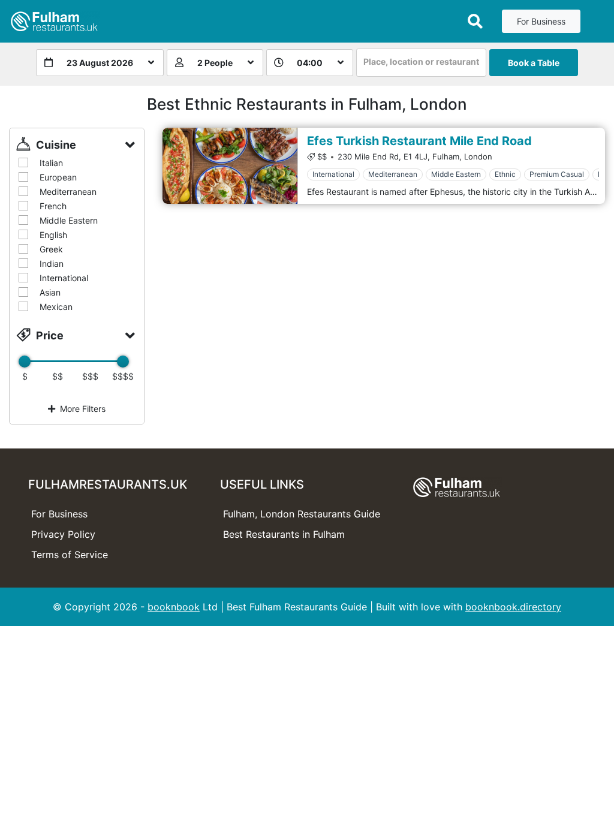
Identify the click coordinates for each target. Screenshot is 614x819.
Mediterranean (68, 191)
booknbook (174, 607)
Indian (52, 263)
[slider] (25, 362)
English (53, 235)
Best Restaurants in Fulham (284, 534)
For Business (541, 21)
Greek (51, 249)
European (58, 177)
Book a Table (533, 63)
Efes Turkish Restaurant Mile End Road (419, 141)
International (64, 278)
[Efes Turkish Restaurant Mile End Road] (229, 166)
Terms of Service (69, 555)
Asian (50, 292)
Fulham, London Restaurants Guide (301, 514)
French (53, 206)
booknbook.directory (513, 607)
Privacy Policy (63, 534)
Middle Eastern (69, 220)
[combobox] (421, 62)
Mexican (56, 307)
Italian (51, 163)
